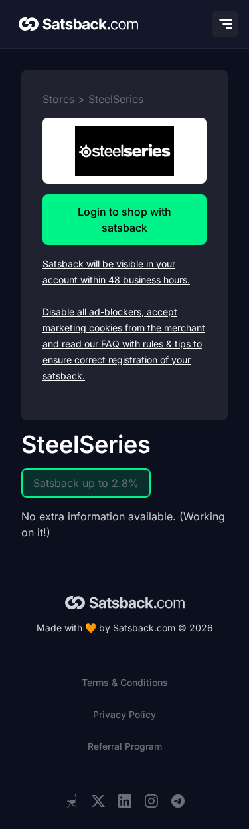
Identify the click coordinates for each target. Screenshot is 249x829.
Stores (58, 99)
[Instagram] (151, 801)
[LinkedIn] (124, 801)
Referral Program (125, 746)
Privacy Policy (124, 714)
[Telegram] (178, 801)
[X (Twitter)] (98, 801)
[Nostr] (71, 801)
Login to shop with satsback (124, 219)
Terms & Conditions (125, 682)
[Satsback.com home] (78, 24)
